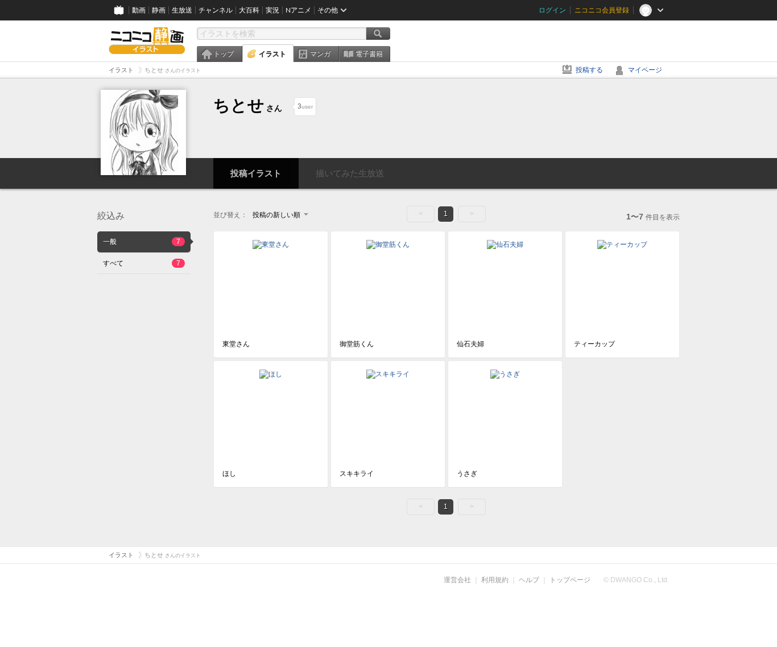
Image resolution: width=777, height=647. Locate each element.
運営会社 (457, 580)
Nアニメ (298, 10)
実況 (272, 10)
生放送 (182, 10)
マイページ (645, 70)
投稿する (589, 70)
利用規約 (495, 580)
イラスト (272, 54)
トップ (223, 54)
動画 (139, 10)
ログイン (552, 10)
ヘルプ (529, 580)
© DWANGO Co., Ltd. (636, 580)
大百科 (249, 10)
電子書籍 (369, 54)
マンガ (320, 54)
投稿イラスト (256, 173)
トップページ (569, 580)
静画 (159, 10)
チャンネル (216, 10)
